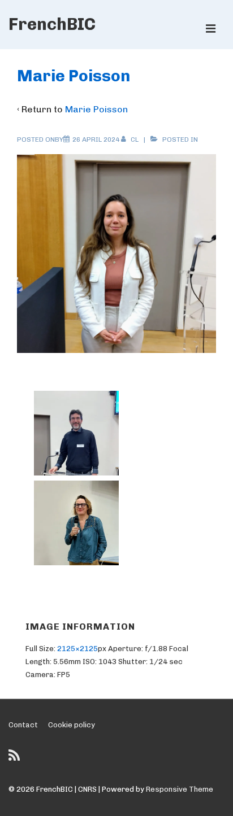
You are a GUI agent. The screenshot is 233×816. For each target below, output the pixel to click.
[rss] (15, 759)
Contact (23, 725)
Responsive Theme (179, 789)
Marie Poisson (96, 109)
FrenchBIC (52, 24)
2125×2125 (77, 648)
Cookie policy (71, 725)
